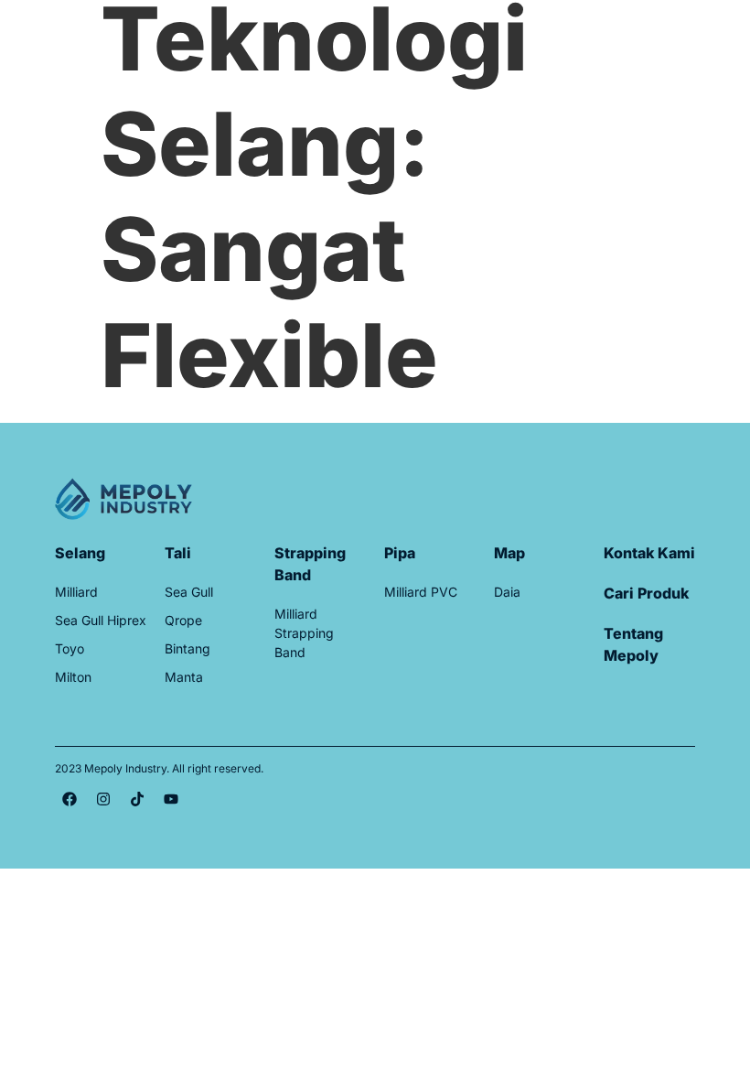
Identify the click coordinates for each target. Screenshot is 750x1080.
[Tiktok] (137, 799)
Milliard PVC (420, 591)
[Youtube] (171, 799)
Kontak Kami (649, 553)
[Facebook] (69, 799)
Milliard (76, 591)
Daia (507, 591)
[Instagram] (103, 799)
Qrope (183, 620)
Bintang (187, 648)
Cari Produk (646, 593)
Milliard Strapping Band (304, 633)
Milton (73, 677)
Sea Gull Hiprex (100, 620)
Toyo (69, 648)
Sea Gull (189, 591)
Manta (184, 677)
